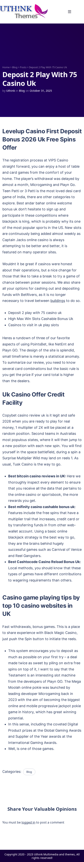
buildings (57, 301)
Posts (23, 67)
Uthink (10, 90)
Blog (14, 67)
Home (6, 67)
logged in (28, 822)
